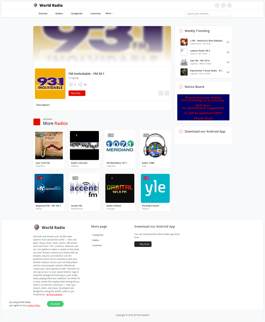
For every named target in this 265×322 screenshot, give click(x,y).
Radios (59, 13)
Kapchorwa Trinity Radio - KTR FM (207, 70)
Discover (43, 13)
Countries (95, 13)
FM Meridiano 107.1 (117, 162)
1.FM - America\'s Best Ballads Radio (207, 40)
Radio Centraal (79, 162)
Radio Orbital (114, 205)
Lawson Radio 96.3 (200, 50)
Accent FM (76, 205)
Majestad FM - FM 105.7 (48, 205)
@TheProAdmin (54, 294)
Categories (76, 13)
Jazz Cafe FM (43, 162)
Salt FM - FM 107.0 (199, 60)
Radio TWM (148, 162)
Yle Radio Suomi (150, 205)
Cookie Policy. (33, 305)
